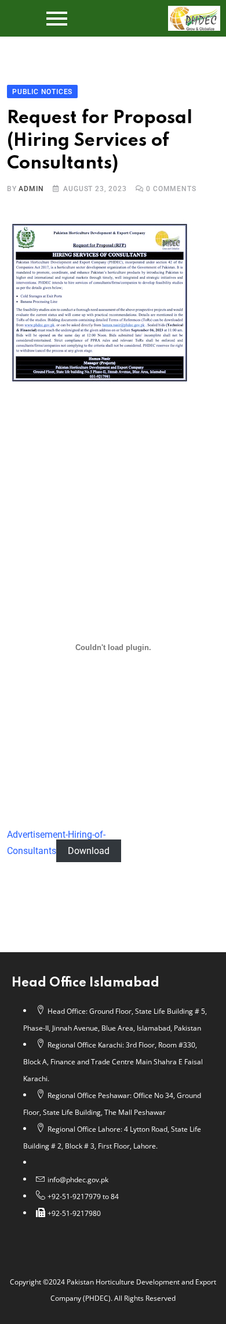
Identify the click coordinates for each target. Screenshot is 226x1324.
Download (89, 850)
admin (31, 189)
